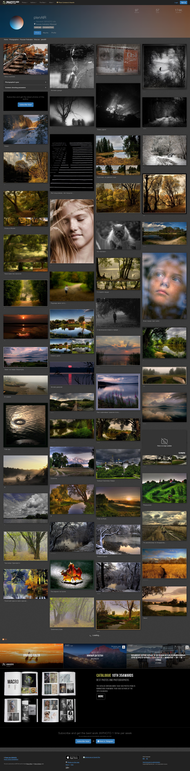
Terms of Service (37, 763)
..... (144, 91)
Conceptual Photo (48, 27)
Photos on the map (73, 762)
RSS (5, 639)
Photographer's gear (12, 82)
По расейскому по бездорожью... (155, 542)
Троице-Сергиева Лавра (106, 481)
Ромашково (147, 505)
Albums (45, 33)
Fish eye (7, 449)
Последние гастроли (58, 591)
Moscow (53, 24)
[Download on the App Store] (74, 757)
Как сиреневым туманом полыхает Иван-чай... (109, 412)
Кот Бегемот (101, 251)
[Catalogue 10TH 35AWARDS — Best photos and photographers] (39, 696)
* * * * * (53, 554)
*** (144, 216)
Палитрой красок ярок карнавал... (16, 601)
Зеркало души (102, 556)
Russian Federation (42, 24)
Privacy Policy (29, 763)
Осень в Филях (9, 228)
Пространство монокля (12, 274)
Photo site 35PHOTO (11, 757)
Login (176, 2)
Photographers (14, 39)
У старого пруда (103, 292)
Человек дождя (56, 90)
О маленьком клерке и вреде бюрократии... (109, 330)
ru (147, 759)
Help (72, 764)
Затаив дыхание (57, 387)
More (100, 696)
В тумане (7, 397)
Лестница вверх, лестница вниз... (63, 193)
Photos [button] (24, 2)
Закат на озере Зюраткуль (14, 369)
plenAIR (43, 39)
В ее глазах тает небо (151, 321)
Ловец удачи (101, 129)
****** (98, 594)
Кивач (6, 146)
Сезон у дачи (55, 356)
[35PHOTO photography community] (10, 2)
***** (144, 129)
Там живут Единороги (12, 563)
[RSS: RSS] (3, 639)
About (67, 764)
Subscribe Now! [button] (25, 105)
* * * (144, 246)
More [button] (51, 2)
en (144, 759)
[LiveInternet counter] (8, 761)
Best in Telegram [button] (106, 741)
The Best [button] (42, 2)
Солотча (54, 478)
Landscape (38, 27)
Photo (37, 33)
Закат (145, 618)
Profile (53, 33)
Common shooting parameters (15, 87)
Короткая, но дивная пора (106, 177)
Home (6, 39)
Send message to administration (151, 762)
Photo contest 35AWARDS (11, 759)
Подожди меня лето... (59, 303)
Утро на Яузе (101, 519)
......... (53, 440)
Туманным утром (57, 629)
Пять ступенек (9, 76)
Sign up (183, 2)
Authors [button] (33, 2)
